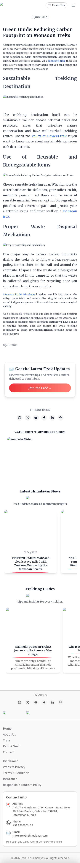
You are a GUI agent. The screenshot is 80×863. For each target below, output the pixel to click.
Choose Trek (58, 5)
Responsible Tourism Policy (22, 785)
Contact (8, 752)
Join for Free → (40, 388)
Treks (7, 740)
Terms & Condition (16, 773)
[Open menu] (73, 5)
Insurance (10, 779)
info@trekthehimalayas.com (30, 835)
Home (7, 728)
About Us (9, 734)
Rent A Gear (11, 746)
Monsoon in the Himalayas (19, 294)
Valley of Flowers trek (49, 136)
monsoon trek (56, 60)
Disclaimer (10, 761)
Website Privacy (14, 767)
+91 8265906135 (23, 825)
